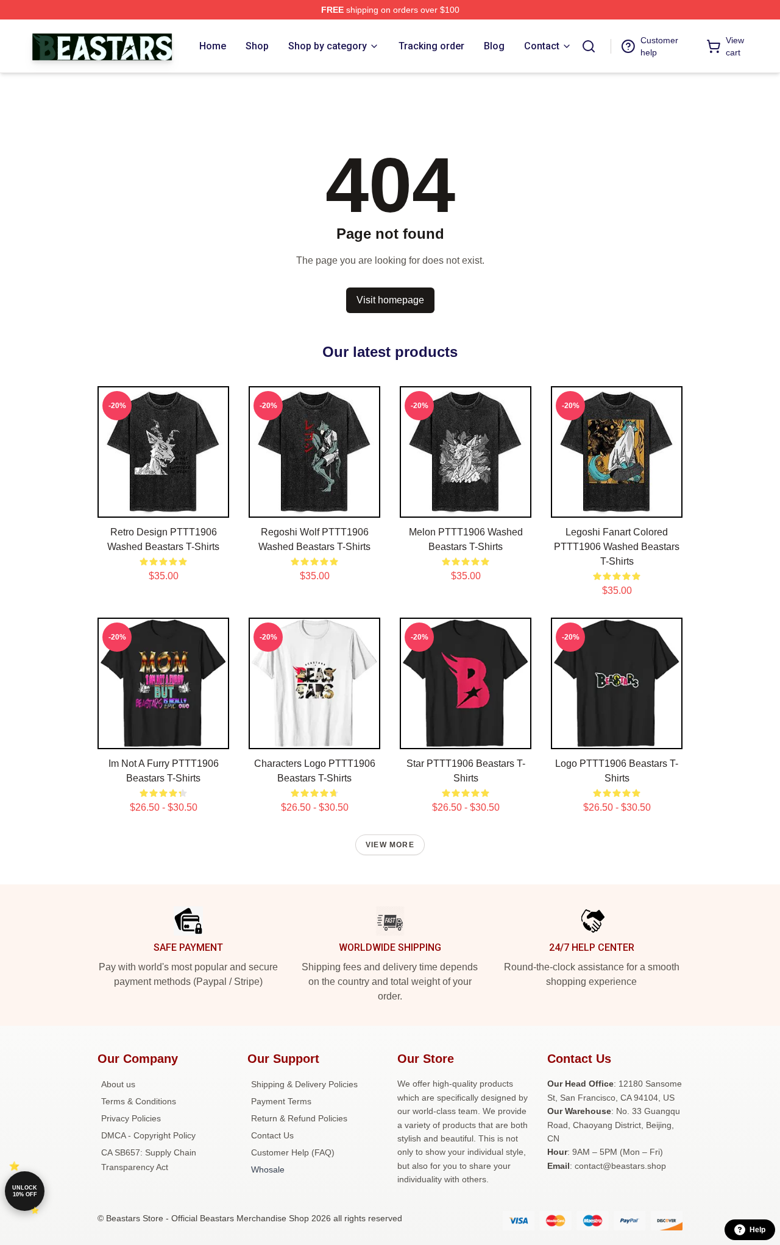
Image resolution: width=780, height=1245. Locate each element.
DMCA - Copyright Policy (148, 1135)
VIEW (163, 505)
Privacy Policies (131, 1118)
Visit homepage (390, 300)
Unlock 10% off (24, 1191)
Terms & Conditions (138, 1101)
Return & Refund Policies (299, 1118)
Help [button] (757, 1230)
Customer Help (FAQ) (293, 1152)
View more (390, 845)
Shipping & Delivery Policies (304, 1084)
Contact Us (272, 1135)
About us (118, 1084)
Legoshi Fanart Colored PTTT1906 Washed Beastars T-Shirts (616, 546)
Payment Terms (281, 1101)
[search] (588, 46)
